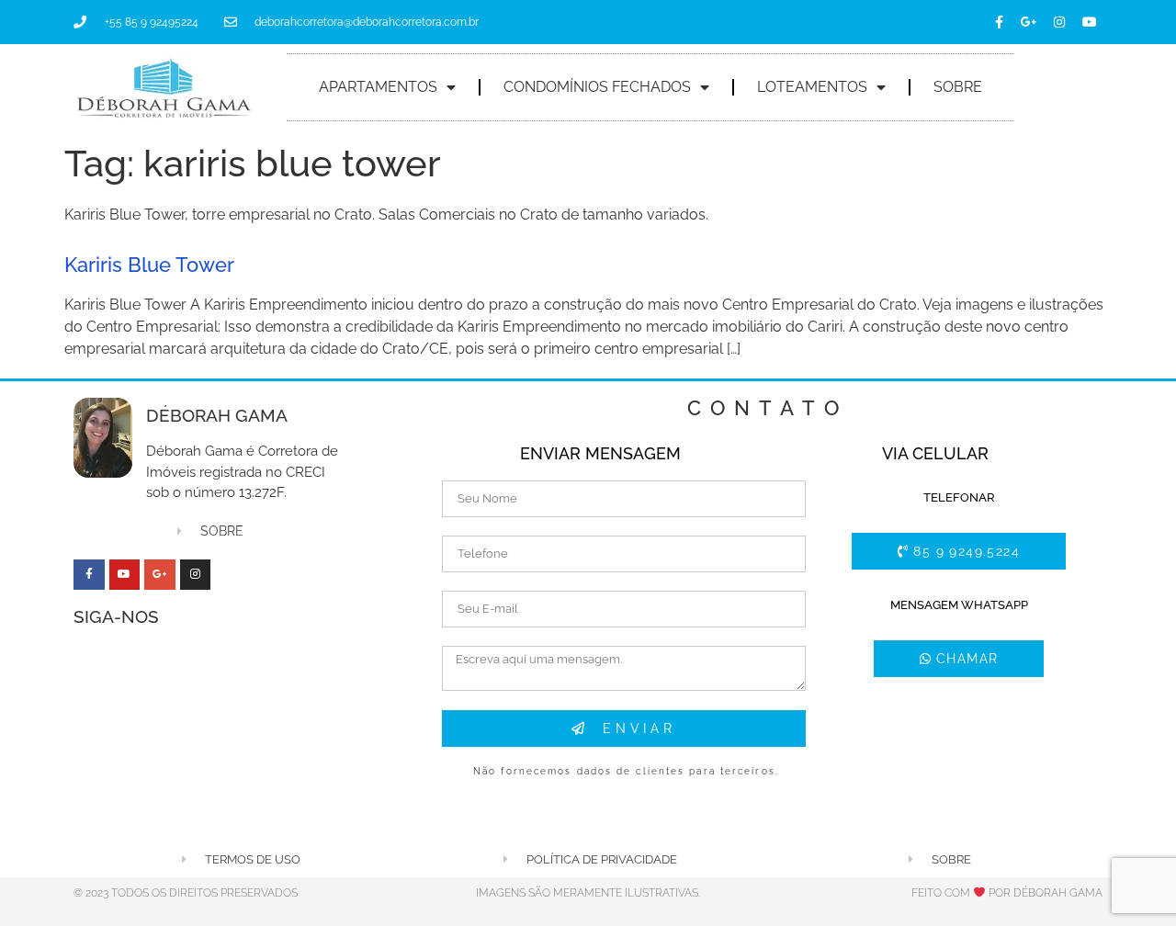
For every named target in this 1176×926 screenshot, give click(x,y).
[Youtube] (1089, 22)
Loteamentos (812, 87)
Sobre (957, 87)
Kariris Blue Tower (149, 265)
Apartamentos (378, 87)
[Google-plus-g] (1029, 22)
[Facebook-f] (999, 22)
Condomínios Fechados (597, 87)
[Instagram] (1059, 22)
